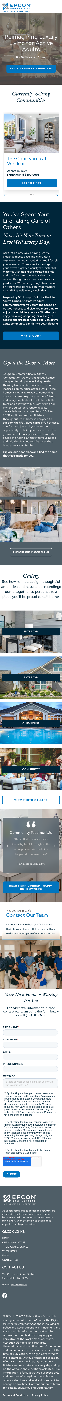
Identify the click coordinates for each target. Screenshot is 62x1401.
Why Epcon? (31, 335)
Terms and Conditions (15, 1395)
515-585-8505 (19, 1284)
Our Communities (13, 1242)
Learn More (32, 183)
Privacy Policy (40, 1395)
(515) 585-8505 (35, 1015)
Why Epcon (9, 1251)
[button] (54, 846)
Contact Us (10, 1260)
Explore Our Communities (31, 68)
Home (5, 1238)
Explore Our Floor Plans (31, 552)
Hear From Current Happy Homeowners (31, 887)
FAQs (5, 1255)
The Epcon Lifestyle (15, 1246)
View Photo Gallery (31, 800)
